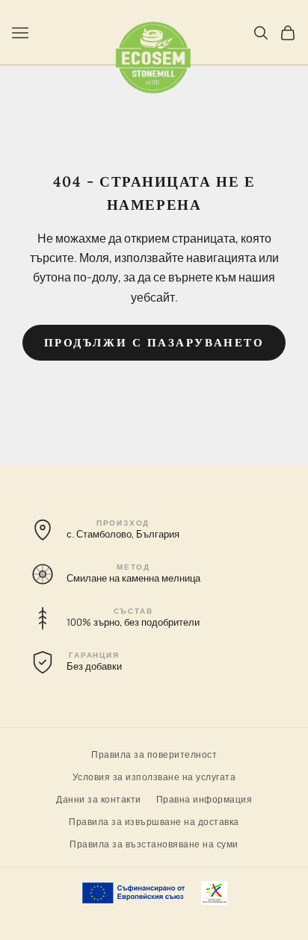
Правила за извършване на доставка (154, 821)
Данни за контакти (98, 798)
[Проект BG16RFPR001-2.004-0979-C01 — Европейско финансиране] (154, 893)
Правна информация (204, 798)
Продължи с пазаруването (154, 342)
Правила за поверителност (154, 753)
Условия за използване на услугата (154, 776)
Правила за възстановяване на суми (154, 843)
